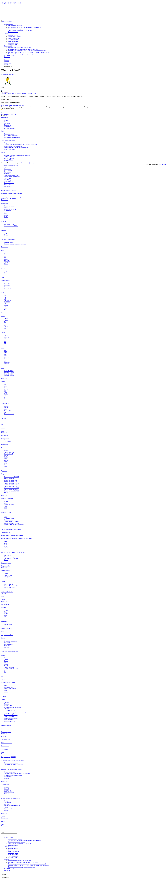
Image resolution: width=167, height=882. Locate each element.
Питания (6, 647)
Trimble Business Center (11, 585)
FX (5, 322)
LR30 (5, 543)
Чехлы (6, 692)
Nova (5, 360)
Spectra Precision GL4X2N (11, 477)
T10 (5, 391)
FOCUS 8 (7, 286)
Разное (6, 560)
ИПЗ (5, 458)
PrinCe (6, 214)
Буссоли (6, 704)
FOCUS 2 (7, 283)
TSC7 (5, 387)
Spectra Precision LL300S (11, 488)
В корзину (5, 92)
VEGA (6, 455)
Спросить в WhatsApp (7, 93)
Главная (6, 60)
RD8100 (6, 789)
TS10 (5, 355)
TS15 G (6, 357)
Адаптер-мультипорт (10, 641)
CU (5, 395)
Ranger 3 (6, 406)
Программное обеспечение (12, 176)
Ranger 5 (6, 407)
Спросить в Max (31, 93)
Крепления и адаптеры (11, 557)
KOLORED (162, 164)
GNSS (6, 167)
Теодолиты (7, 172)
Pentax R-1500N (8, 371)
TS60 (5, 352)
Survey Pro (7, 576)
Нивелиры (7, 173)
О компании (4, 117)
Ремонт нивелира (13, 41)
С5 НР (6, 305)
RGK (5, 463)
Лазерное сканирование (11, 165)
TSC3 (5, 384)
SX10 (5, 295)
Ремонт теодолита (13, 39)
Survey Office (8, 575)
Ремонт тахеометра (13, 38)
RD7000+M (7, 790)
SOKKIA (7, 610)
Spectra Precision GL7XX (11, 478)
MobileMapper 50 (9, 414)
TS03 (5, 351)
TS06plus (6, 362)
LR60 (5, 546)
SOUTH (6, 665)
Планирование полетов (11, 763)
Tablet (6, 394)
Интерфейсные (8, 644)
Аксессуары (7, 63)
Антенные (7, 642)
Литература (7, 125)
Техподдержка (8, 24)
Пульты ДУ (7, 555)
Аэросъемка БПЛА (9, 181)
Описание (4, 105)
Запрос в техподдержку (15, 25)
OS (5, 339)
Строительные (8, 520)
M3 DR (6, 308)
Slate (5, 392)
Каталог (4, 21)
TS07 (5, 354)
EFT (5, 670)
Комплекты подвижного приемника (15, 244)
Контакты (7, 57)
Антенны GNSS (9, 224)
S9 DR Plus (7, 300)
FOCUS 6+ (7, 285)
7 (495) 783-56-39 (16, 3)
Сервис (6, 33)
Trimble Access (8, 584)
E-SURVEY (7, 210)
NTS (5, 271)
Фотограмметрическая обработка (14, 764)
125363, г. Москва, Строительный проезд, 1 (17, 155)
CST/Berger (7, 441)
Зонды (6, 807)
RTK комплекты (9, 242)
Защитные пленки (9, 710)
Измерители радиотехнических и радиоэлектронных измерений (27, 50)
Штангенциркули (9, 721)
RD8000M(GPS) (9, 792)
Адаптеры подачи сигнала (12, 805)
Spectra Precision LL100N (11, 483)
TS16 (5, 358)
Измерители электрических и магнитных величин (23, 49)
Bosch (6, 465)
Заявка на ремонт (13, 35)
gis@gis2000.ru (8, 160)
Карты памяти (8, 719)
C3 (5, 303)
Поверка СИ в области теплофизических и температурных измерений (28, 52)
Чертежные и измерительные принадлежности (18, 712)
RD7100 (6, 793)
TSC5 (5, 386)
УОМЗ (6, 460)
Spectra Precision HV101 (11, 480)
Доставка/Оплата (9, 55)
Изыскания (7, 126)
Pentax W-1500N (9, 372)
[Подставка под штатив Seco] (1, 111)
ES (5, 343)
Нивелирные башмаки (10, 715)
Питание (6, 804)
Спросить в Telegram (20, 93)
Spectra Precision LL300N (11, 481)
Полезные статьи (9, 122)
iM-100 (6, 320)
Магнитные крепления (11, 558)
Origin (6, 573)
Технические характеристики (16, 29)
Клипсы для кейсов (10, 688)
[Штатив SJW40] (1, 90)
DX (5, 328)
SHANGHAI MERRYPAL (12, 668)
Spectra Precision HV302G (11, 489)
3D (5, 515)
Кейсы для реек (8, 687)
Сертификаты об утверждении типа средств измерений (24, 27)
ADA (5, 466)
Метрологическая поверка (12, 137)
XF (5, 257)
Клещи (6, 801)
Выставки (7, 123)
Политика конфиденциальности (30, 163)
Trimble (6, 207)
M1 (5, 310)
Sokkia (6, 217)
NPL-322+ (7, 261)
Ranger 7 (6, 409)
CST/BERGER (8, 454)
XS (5, 256)
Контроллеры (8, 170)
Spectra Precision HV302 (11, 484)
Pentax (6, 215)
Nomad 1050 (7, 411)
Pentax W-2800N (9, 375)
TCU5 (6, 389)
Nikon (6, 450)
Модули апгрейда (9, 772)
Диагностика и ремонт (14, 36)
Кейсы (6, 685)
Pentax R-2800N (8, 374)
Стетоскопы (7, 802)
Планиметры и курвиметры (12, 707)
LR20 (5, 541)
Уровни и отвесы (9, 713)
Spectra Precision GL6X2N (11, 491)
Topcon (6, 661)
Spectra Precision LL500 (11, 486)
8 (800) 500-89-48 (6, 3)
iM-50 (6, 319)
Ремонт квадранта (13, 43)
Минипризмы (8, 624)
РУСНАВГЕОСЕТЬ (10, 209)
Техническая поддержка (8, 140)
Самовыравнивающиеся (11, 521)
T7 (5, 397)
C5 (5, 306)
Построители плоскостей (11, 523)
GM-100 (6, 337)
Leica (5, 461)
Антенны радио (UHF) (11, 226)
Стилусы (6, 708)
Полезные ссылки (13, 32)
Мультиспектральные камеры (13, 775)
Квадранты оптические (11, 718)
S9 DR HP (7, 302)
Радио (6, 235)
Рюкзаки (6, 690)
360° (5, 517)
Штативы (7, 64)
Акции (9, 21)
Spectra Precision (9, 206)
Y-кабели (7, 645)
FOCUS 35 (7, 288)
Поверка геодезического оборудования (19, 47)
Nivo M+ (6, 262)
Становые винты (9, 716)
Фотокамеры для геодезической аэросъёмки (17, 773)
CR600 (6, 547)
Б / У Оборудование (10, 180)
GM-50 (6, 335)
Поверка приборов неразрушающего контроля (21, 54)
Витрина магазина (9, 128)
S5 (5, 297)
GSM (5, 233)
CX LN (6, 326)
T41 (5, 412)
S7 (5, 299)
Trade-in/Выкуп (12, 44)
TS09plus (6, 363)
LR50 (5, 544)
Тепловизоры (8, 776)
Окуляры (6, 702)
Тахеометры (7, 169)
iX (5, 323)
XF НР (6, 259)
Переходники (8, 705)
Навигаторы (7, 186)
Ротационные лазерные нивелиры (14, 524)
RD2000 (6, 787)
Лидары (6, 778)
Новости (6, 120)
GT (5, 212)
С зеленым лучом (9, 518)
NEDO (6, 616)
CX (5, 325)
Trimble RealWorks (9, 587)
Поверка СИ (8, 46)
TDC (5, 398)
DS (5, 342)
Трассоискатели (9, 183)
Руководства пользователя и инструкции (20, 30)
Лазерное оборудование (11, 175)
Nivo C (6, 264)
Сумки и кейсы (8, 809)
